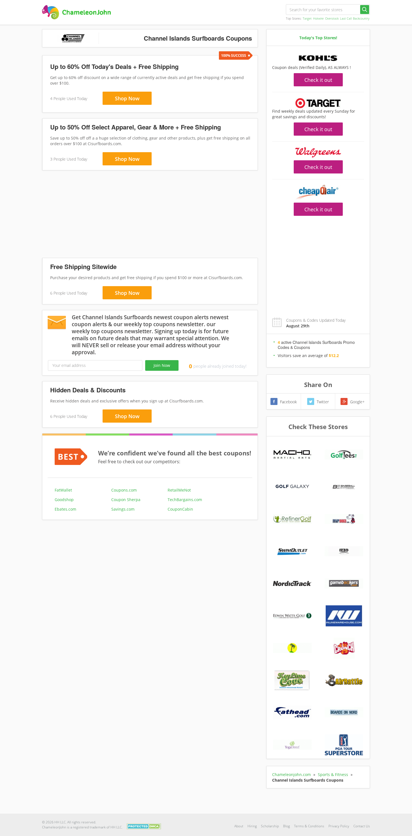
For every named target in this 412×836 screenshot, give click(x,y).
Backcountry (361, 18)
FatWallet (63, 490)
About (238, 826)
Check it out (318, 80)
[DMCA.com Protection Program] (144, 825)
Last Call (345, 18)
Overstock (332, 18)
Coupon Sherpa (125, 499)
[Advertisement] (150, 215)
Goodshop (64, 499)
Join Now (162, 365)
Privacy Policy (338, 826)
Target (307, 18)
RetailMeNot (179, 490)
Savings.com (123, 509)
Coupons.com (124, 490)
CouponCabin (180, 509)
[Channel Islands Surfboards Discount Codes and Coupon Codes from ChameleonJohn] (76, 12)
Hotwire (318, 18)
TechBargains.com (185, 499)
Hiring (252, 826)
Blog (286, 826)
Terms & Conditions (309, 826)
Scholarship (270, 826)
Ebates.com (65, 509)
